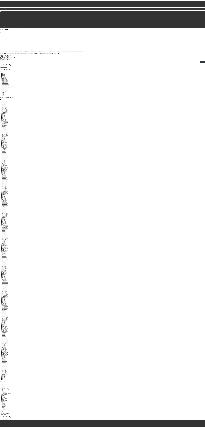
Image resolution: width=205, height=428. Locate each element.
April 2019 (4, 186)
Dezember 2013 (5, 247)
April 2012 (4, 266)
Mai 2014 (3, 242)
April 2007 (4, 324)
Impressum (4, 414)
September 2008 (5, 308)
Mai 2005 (3, 346)
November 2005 (5, 340)
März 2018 (4, 199)
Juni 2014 (3, 241)
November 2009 (5, 294)
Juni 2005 (3, 345)
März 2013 (4, 256)
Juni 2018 (3, 196)
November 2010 (5, 283)
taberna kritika (4, 90)
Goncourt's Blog (5, 88)
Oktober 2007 (4, 318)
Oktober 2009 (4, 295)
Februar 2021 (4, 165)
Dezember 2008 (5, 305)
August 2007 (4, 320)
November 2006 (5, 329)
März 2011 (4, 279)
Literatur (3, 396)
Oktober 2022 (4, 146)
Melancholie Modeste (5, 85)
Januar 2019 (4, 189)
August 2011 (4, 274)
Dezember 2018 (5, 190)
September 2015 (5, 228)
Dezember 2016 (5, 213)
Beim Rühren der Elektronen (5, 58)
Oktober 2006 (4, 330)
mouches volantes (5, 81)
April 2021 (4, 163)
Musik (3, 399)
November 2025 (5, 110)
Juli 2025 (3, 114)
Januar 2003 (4, 372)
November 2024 (5, 122)
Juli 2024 (3, 126)
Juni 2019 (3, 184)
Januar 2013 (4, 258)
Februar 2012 (4, 268)
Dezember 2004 (5, 351)
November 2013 (5, 248)
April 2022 (4, 152)
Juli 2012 (3, 263)
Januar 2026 (4, 108)
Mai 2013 (3, 254)
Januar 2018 (4, 201)
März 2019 (4, 187)
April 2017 (4, 209)
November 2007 (5, 317)
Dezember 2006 (5, 328)
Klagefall (3, 75)
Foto (3, 391)
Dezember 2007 (5, 316)
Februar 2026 (4, 107)
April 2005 (4, 347)
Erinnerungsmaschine (5, 389)
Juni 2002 (3, 376)
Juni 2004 (3, 357)
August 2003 (4, 366)
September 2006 (5, 331)
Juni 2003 (3, 368)
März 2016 (4, 222)
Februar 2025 (4, 119)
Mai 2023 (3, 139)
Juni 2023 (3, 138)
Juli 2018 (3, 195)
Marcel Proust (4, 398)
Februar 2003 (4, 371)
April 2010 (4, 289)
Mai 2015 (3, 232)
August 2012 (4, 262)
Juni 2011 (3, 276)
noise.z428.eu (4, 79)
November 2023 (5, 133)
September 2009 (5, 296)
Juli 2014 (3, 240)
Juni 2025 (3, 115)
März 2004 (4, 360)
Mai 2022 (3, 151)
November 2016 (5, 214)
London (3, 397)
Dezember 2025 (5, 109)
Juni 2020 (3, 173)
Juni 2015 (3, 231)
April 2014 (4, 243)
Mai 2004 (3, 358)
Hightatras (4, 92)
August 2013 (4, 251)
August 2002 (4, 374)
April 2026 (4, 105)
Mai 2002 (3, 377)
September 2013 (5, 250)
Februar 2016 (4, 223)
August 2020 (4, 171)
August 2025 (4, 113)
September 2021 (5, 158)
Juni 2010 (3, 287)
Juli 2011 (3, 275)
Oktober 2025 (4, 111)
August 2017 (4, 206)
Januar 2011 (4, 281)
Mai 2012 (3, 265)
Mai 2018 (3, 197)
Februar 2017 (4, 211)
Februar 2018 (4, 200)
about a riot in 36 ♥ (5, 84)
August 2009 (4, 297)
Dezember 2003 (5, 363)
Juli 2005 (3, 344)
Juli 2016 (3, 218)
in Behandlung (4, 394)
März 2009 (4, 302)
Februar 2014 (4, 245)
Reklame (3, 403)
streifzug (3, 93)
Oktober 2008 (4, 307)
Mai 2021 (3, 162)
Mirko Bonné (4, 78)
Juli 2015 (3, 230)
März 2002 (4, 379)
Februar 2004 (4, 361)
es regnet (3, 76)
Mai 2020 (3, 174)
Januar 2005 (4, 350)
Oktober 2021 (4, 157)
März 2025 (4, 118)
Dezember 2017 (5, 202)
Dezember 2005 (5, 339)
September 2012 (5, 261)
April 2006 (4, 336)
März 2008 (4, 313)
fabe (10, 55)
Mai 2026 (3, 104)
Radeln (3, 401)
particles (3, 74)
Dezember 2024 (5, 121)
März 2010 (4, 290)
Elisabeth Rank (4, 89)
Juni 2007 (3, 322)
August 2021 (4, 159)
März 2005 (4, 348)
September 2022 (5, 147)
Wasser (3, 408)
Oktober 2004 (4, 353)
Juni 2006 (3, 334)
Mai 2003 (3, 369)
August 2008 (4, 309)
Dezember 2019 (5, 179)
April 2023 (4, 140)
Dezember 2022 (5, 144)
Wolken (14, 57)
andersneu (4, 77)
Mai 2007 (3, 323)
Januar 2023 (4, 143)
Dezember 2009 (5, 293)
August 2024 (4, 125)
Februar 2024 (4, 130)
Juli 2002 (3, 375)
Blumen (3, 387)
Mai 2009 (3, 300)
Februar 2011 (4, 280)
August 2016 (4, 217)
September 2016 (5, 216)
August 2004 (4, 355)
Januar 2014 (4, 246)
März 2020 (4, 176)
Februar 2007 (4, 326)
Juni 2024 (3, 127)
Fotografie (4, 392)
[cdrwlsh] (3, 9)
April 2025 (4, 117)
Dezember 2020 (5, 167)
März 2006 (4, 337)
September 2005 (5, 342)
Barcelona (4, 386)
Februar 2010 (4, 291)
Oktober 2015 (4, 227)
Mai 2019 (3, 185)
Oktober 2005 (4, 341)
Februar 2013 (4, 257)
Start (3, 421)
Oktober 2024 (4, 123)
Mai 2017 (3, 208)
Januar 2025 (4, 120)
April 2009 (4, 301)
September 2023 (5, 135)
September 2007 (5, 319)
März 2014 (4, 244)
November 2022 (5, 145)
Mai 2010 (3, 288)
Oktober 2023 (4, 134)
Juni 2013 (3, 253)
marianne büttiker (5, 83)
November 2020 (5, 168)
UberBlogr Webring (4, 67)
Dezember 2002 (5, 373)
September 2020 (5, 170)
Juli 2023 (3, 137)
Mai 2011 (3, 277)
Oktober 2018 (4, 192)
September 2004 (5, 354)
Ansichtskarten (6, 56)
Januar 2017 (4, 212)
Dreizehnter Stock (5, 82)
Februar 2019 (4, 188)
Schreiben (10, 57)
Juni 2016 (3, 219)
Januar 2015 (4, 235)
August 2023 (4, 136)
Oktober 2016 (4, 215)
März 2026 (4, 106)
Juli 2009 (3, 298)
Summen (3, 404)
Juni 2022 (3, 150)
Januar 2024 (4, 131)
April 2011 (4, 278)
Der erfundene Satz (5, 388)
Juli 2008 (3, 310)
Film (3, 390)
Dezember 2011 (4, 270)
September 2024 (5, 124)
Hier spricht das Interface (6, 393)
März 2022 (4, 153)
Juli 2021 (3, 160)
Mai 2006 (3, 335)
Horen (3, 73)
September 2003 (5, 365)
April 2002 (4, 378)
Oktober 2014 (4, 237)
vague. (3, 95)
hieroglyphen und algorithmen (5, 59)
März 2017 (4, 210)
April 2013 (4, 255)
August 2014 (4, 239)
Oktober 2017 (4, 204)
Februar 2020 (4, 177)
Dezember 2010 (5, 282)
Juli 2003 (3, 367)
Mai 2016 (3, 220)
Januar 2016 (4, 224)
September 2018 (5, 193)
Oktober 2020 (4, 169)
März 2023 (4, 141)
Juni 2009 (3, 299)
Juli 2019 (3, 183)
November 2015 (5, 226)
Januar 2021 (4, 166)
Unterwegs (4, 405)
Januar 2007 (4, 327)
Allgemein (4, 384)
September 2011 (5, 273)
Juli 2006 (3, 333)
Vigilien (3, 94)
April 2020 (4, 175)
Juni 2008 (3, 311)
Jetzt (3, 395)
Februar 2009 (4, 303)
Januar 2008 (4, 315)
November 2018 (5, 191)
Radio (3, 402)
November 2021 (5, 156)
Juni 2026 (3, 103)
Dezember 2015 (5, 225)
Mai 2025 (3, 116)
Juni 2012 (3, 264)
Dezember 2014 (5, 236)
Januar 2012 (4, 269)
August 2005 (4, 343)
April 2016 (4, 221)
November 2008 (5, 306)
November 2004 (5, 352)
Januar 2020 (4, 178)
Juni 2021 (3, 161)
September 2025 (5, 112)
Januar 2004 (4, 362)
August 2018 (4, 194)
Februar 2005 (4, 349)
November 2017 (5, 203)
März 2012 (4, 267)
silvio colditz (4, 91)
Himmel (7, 57)
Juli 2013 (3, 252)
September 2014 (5, 238)
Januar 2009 (4, 304)
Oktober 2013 (4, 249)
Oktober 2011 (4, 272)
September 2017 (5, 205)
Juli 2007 (3, 321)
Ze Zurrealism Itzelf (5, 87)
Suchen (1, 60)
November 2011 (5, 271)
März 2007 (4, 325)
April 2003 (4, 370)
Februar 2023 (4, 142)
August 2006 (4, 332)
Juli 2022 (3, 149)
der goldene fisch (5, 80)
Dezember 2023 (5, 132)
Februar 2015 (4, 234)
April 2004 (4, 359)
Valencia (3, 406)
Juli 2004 (3, 356)
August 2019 (4, 182)
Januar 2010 (4, 292)
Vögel (3, 407)
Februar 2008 (4, 314)
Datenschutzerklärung (6, 413)
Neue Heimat (4, 400)
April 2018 (4, 198)
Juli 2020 (3, 172)
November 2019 (5, 180)
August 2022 (4, 148)
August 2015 (4, 229)
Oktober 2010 (4, 284)
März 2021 (4, 164)
